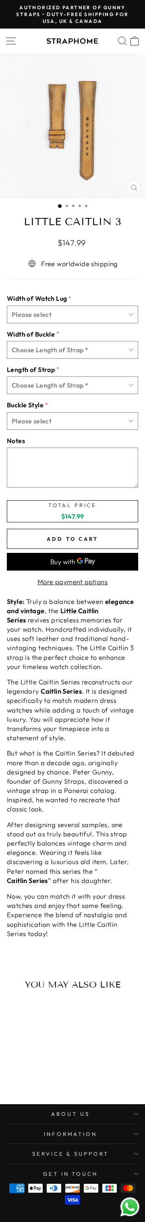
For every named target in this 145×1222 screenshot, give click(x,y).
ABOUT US (70, 1114)
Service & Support (70, 1153)
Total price (72, 505)
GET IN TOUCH (70, 1174)
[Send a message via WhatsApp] (130, 1207)
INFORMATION (70, 1134)
